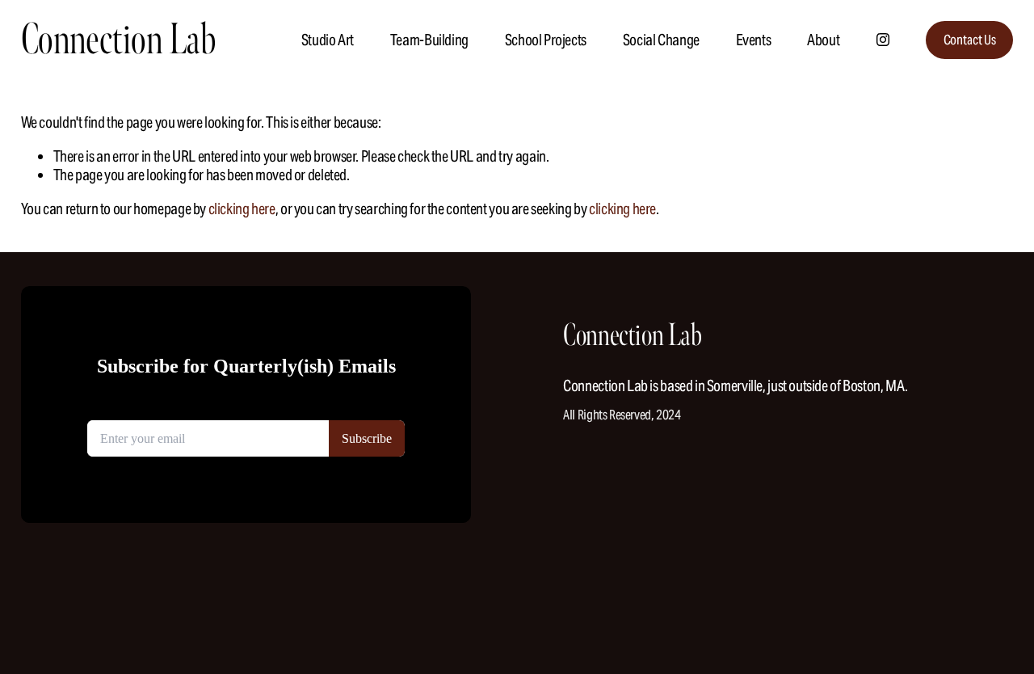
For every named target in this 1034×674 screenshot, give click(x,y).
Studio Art (327, 39)
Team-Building (429, 39)
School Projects (545, 39)
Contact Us (970, 40)
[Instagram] (883, 40)
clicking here (241, 208)
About (823, 39)
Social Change (661, 39)
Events (753, 39)
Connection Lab (118, 39)
